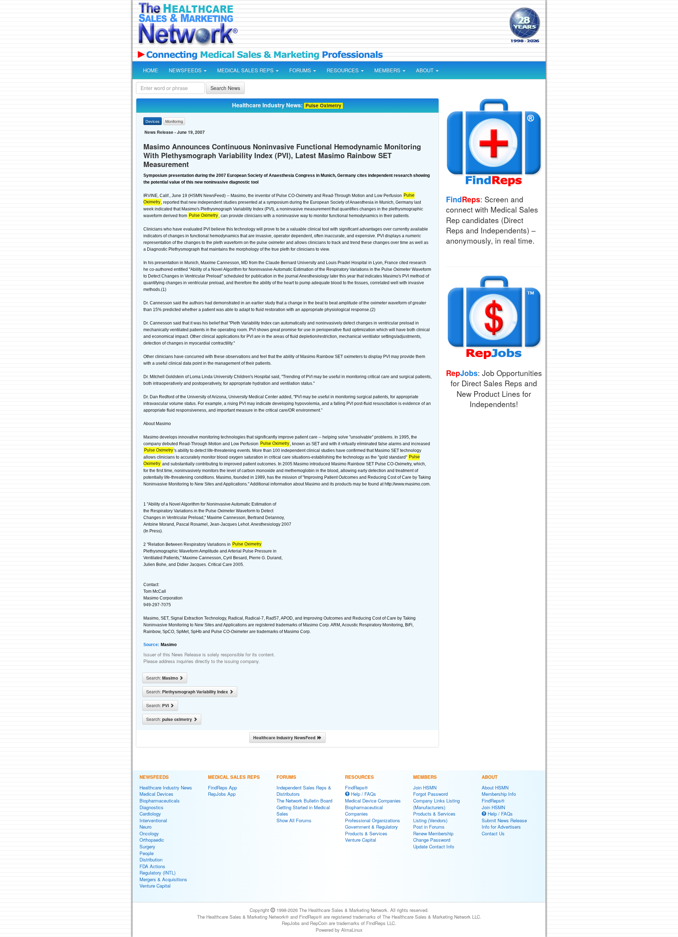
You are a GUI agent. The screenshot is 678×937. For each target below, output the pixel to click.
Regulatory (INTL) (157, 872)
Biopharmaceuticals (159, 800)
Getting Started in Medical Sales (303, 810)
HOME (150, 70)
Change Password (431, 839)
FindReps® (356, 787)
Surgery (147, 846)
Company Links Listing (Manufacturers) (436, 804)
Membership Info (499, 793)
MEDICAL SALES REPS (246, 70)
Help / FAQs (363, 793)
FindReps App (222, 787)
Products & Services (366, 833)
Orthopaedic (151, 839)
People (146, 853)
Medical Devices (156, 793)
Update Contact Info (433, 846)
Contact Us (493, 833)
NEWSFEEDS (186, 70)
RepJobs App (222, 793)
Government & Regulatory (371, 826)
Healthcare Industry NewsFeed (285, 737)
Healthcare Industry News (165, 787)
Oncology (149, 833)
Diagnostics (151, 807)
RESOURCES (343, 70)
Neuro (145, 826)
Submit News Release (504, 820)
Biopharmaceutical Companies (364, 810)
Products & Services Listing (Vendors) (434, 817)
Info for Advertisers (501, 826)
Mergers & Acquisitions (163, 879)
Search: (162, 678)
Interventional (153, 820)
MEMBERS (388, 70)
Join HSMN (424, 787)
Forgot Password (430, 793)
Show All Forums (293, 820)
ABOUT (425, 70)
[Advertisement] (372, 26)
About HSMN (495, 787)
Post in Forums (429, 826)
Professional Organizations (372, 820)
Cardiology (150, 813)
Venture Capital (155, 885)
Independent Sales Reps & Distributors (303, 791)
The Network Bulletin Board (304, 800)
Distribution (150, 859)
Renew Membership (433, 833)
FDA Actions (152, 866)
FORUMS (301, 70)
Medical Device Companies (373, 800)
